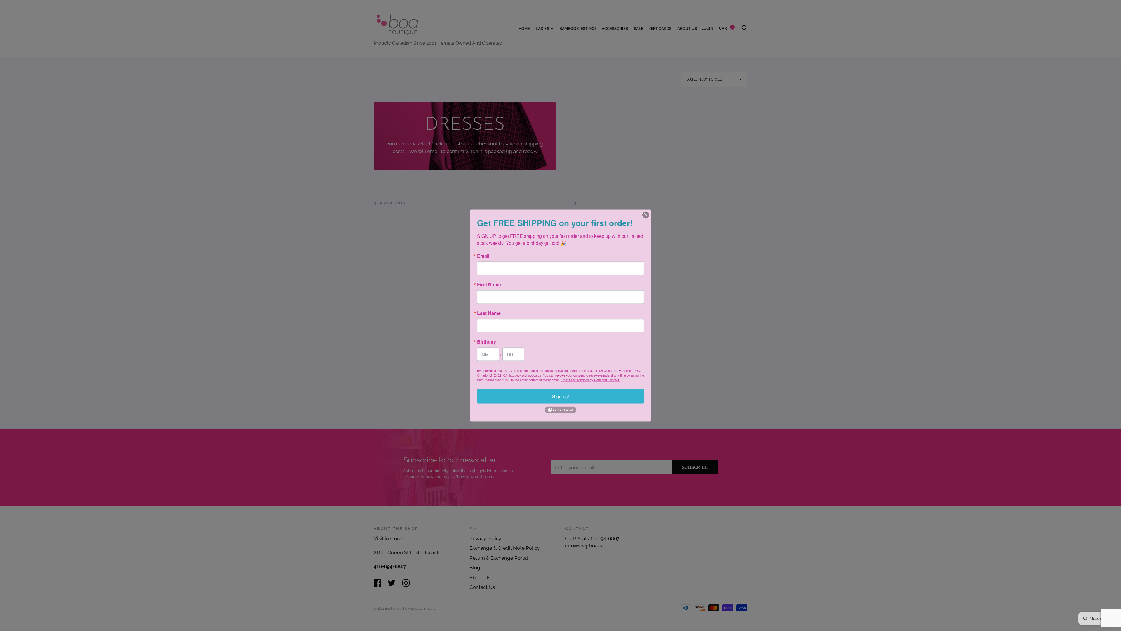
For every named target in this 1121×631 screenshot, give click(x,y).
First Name (489, 284)
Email (483, 256)
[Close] (645, 215)
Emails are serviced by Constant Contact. (590, 379)
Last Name (489, 313)
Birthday (486, 341)
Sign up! (560, 396)
